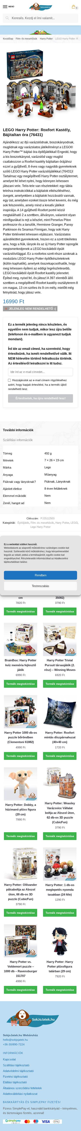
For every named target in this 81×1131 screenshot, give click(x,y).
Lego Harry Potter (40, 526)
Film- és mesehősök (26, 38)
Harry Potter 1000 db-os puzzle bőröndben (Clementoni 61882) (20, 737)
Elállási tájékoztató (15, 1082)
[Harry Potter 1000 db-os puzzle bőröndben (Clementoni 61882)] (20, 711)
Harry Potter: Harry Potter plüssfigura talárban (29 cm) (60, 966)
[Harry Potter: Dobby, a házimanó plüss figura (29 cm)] (20, 783)
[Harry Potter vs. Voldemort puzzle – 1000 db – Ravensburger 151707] (20, 940)
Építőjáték (23, 522)
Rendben (40, 575)
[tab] (40, 430)
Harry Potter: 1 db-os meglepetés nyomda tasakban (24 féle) (59, 889)
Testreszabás (40, 586)
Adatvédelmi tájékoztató (18, 1071)
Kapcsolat (9, 1059)
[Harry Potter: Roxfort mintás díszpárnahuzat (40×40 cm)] (59, 711)
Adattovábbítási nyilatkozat (20, 1093)
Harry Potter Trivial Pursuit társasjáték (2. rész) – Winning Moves (59, 665)
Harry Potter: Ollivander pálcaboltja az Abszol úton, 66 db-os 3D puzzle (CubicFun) (20, 892)
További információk (18, 430)
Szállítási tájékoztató (16, 1065)
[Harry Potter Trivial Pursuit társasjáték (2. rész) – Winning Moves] (59, 639)
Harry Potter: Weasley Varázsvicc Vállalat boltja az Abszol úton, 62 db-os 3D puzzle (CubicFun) (60, 813)
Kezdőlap (8, 38)
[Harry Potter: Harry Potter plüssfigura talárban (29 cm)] (59, 940)
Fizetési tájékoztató (15, 1076)
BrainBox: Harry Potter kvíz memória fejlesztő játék (20, 665)
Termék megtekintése (20, 611)
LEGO (74, 522)
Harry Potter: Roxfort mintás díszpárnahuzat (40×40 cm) (59, 737)
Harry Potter (46, 38)
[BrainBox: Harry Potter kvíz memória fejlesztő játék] (20, 639)
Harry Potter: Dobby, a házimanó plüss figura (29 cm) (20, 809)
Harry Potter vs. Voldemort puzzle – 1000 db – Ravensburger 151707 (20, 969)
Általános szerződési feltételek (22, 1088)
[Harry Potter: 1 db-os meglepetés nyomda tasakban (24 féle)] (59, 864)
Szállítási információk (18, 440)
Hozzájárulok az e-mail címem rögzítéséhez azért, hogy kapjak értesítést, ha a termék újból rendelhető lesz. (37, 384)
